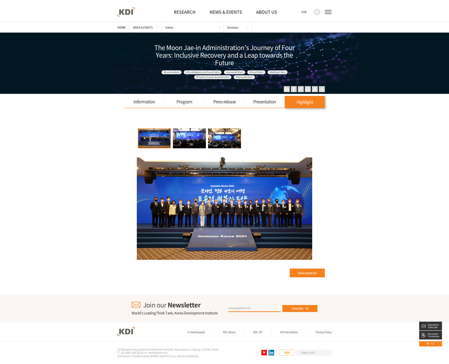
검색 (317, 12)
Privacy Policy (323, 332)
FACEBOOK (294, 89)
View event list (307, 273)
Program (184, 101)
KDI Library (229, 332)
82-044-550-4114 (132, 353)
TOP (433, 343)
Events (169, 27)
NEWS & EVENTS (226, 12)
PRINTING (308, 89)
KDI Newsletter (289, 332)
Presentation (264, 101)
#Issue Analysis (172, 72)
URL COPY (301, 89)
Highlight (305, 102)
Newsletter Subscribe (433, 326)
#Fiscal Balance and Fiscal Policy (202, 72)
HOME (122, 27)
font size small (322, 89)
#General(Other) (234, 72)
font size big (315, 89)
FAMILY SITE (308, 352)
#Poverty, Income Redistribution (212, 77)
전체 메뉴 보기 (328, 12)
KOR (304, 12)
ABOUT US (266, 12)
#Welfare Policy (278, 72)
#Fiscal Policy (256, 72)
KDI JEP (257, 332)
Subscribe (297, 308)
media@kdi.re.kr (157, 352)
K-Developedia (196, 332)
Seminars (232, 27)
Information (144, 101)
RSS (287, 352)
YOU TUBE (264, 352)
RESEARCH (185, 12)
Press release (224, 101)
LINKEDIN (287, 89)
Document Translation (433, 335)
